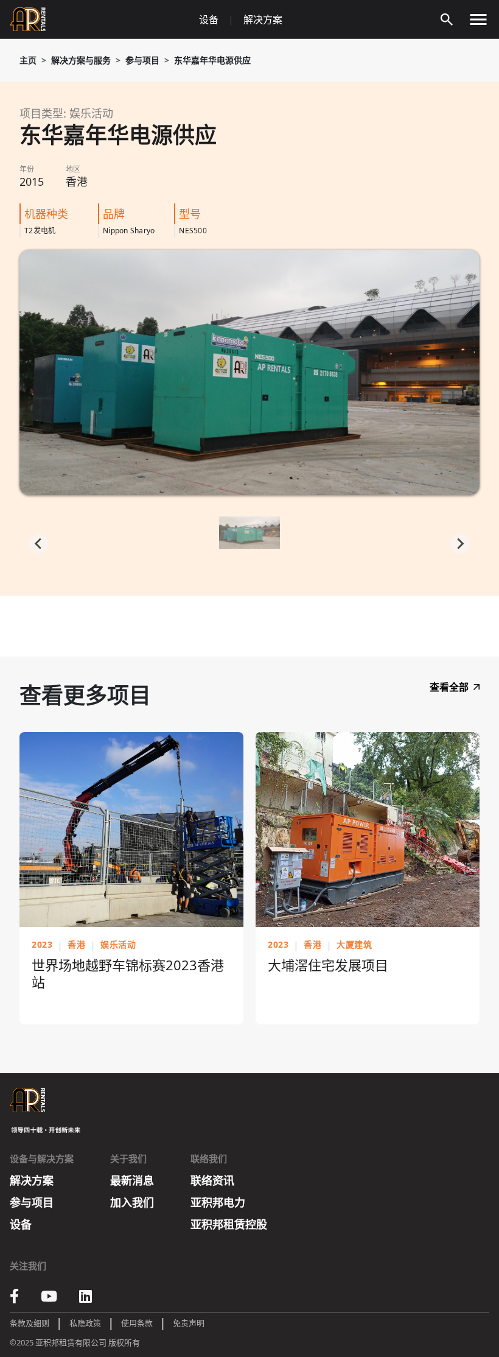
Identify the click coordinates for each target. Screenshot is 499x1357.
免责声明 (188, 1323)
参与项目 (142, 60)
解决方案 (262, 19)
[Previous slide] (39, 544)
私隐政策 (85, 1323)
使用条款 (137, 1323)
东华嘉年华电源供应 (212, 60)
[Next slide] (460, 544)
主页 (28, 60)
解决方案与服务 (81, 60)
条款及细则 (29, 1323)
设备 (208, 19)
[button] (249, 534)
